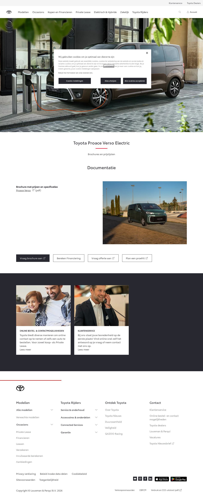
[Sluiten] (147, 53)
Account (193, 12)
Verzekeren (22, 449)
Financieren (22, 437)
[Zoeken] (180, 12)
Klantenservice (175, 3)
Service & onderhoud (72, 409)
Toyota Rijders (140, 12)
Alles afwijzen (110, 81)
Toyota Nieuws (113, 415)
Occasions (38, 12)
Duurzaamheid (113, 421)
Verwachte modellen (27, 417)
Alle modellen (24, 409)
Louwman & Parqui (160, 431)
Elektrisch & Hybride (105, 12)
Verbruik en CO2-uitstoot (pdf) (165, 490)
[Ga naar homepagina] (9, 12)
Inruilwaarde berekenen (29, 455)
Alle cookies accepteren (135, 81)
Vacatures (155, 437)
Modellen (23, 12)
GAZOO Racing (113, 433)
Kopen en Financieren (60, 12)
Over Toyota (112, 409)
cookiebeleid (109, 66)
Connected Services (72, 424)
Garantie (66, 432)
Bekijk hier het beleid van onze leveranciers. (75, 72)
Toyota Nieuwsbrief (162, 443)
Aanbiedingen (24, 461)
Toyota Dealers (194, 3)
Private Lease (83, 12)
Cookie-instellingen (74, 81)
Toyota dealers (158, 425)
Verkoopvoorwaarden (125, 490)
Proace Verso (25, 190)
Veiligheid (110, 427)
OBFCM (142, 490)
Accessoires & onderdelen (75, 417)
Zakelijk (124, 12)
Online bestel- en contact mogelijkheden (164, 417)
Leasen (20, 443)
